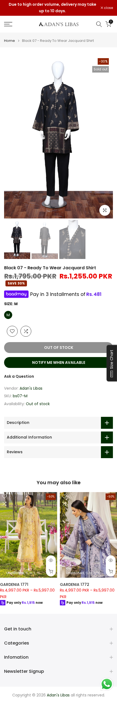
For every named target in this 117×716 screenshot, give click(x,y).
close (108, 8)
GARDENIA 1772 (74, 584)
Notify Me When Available (58, 362)
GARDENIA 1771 (14, 584)
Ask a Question (19, 376)
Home (9, 40)
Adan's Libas (31, 388)
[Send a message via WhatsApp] (106, 684)
